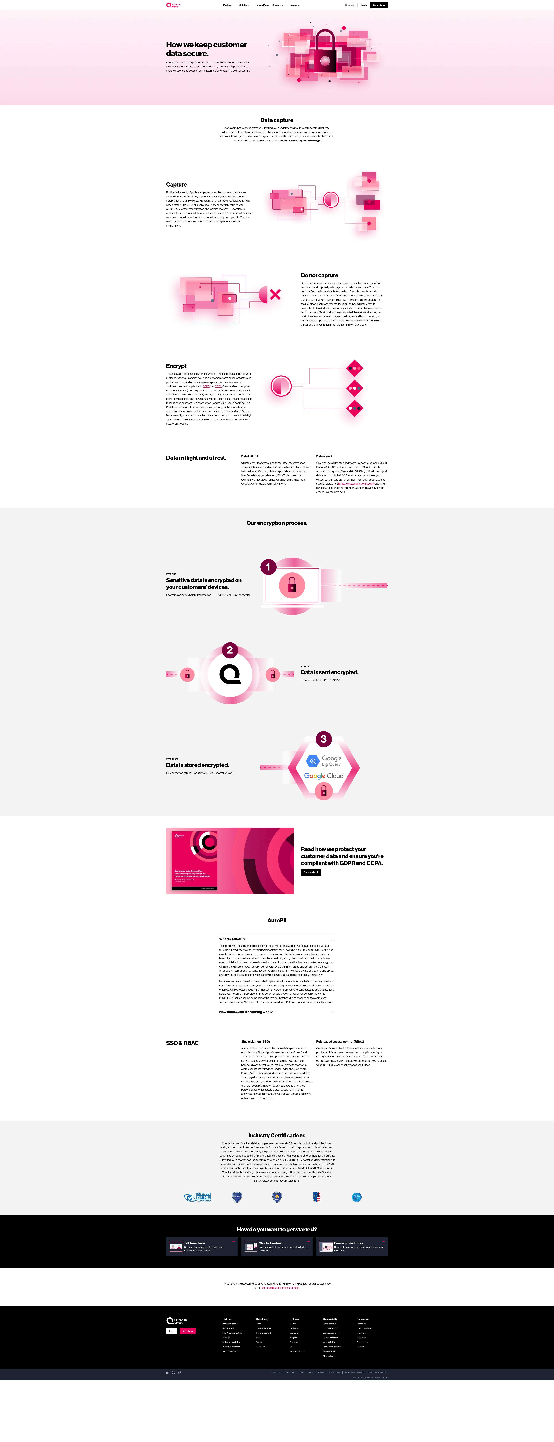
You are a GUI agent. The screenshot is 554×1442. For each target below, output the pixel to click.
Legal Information (334, 1372)
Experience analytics (331, 1333)
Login (364, 5)
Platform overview (229, 1324)
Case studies (362, 1342)
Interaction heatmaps (231, 1347)
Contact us (361, 1324)
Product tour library (365, 1328)
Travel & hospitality (264, 1333)
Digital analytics (329, 1324)
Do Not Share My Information (378, 1372)
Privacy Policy (276, 1372)
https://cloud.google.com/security (356, 483)
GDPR (206, 386)
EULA (301, 1372)
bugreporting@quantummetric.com (280, 1287)
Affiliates (321, 1372)
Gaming (259, 1342)
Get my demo (379, 5)
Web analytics (329, 1342)
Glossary (360, 1347)
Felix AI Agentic (228, 1328)
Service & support (297, 1351)
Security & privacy (229, 1351)
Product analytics (330, 1328)
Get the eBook (311, 872)
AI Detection (328, 1356)
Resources (361, 1337)
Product (293, 1324)
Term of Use (290, 1372)
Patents (310, 1372)
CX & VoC (294, 1342)
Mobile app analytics (231, 1342)
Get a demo (188, 1331)
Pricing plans (362, 1333)
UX (291, 1347)
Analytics (293, 1337)
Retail (258, 1324)
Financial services (263, 1328)
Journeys (226, 1337)
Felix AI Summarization (232, 1333)
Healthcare (260, 1347)
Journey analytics (330, 1337)
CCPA (218, 386)
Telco (258, 1337)
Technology (295, 1328)
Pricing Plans (262, 5)
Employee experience (332, 1347)
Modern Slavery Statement (354, 1372)
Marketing (294, 1333)
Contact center (329, 1351)
